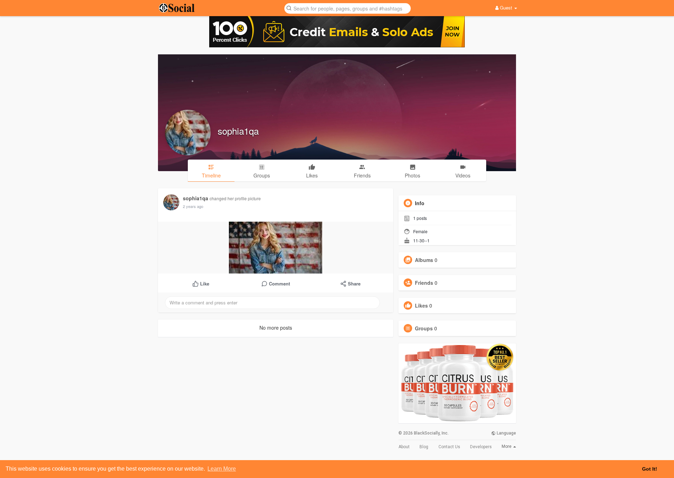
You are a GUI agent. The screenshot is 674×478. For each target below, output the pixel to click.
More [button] (507, 446)
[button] (347, 8)
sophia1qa (238, 130)
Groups (424, 328)
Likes (421, 305)
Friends (424, 282)
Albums (424, 260)
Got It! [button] (649, 469)
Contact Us (449, 447)
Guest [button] (506, 7)
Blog (423, 447)
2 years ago (193, 206)
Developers (481, 447)
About (404, 447)
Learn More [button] (221, 469)
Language (506, 433)
